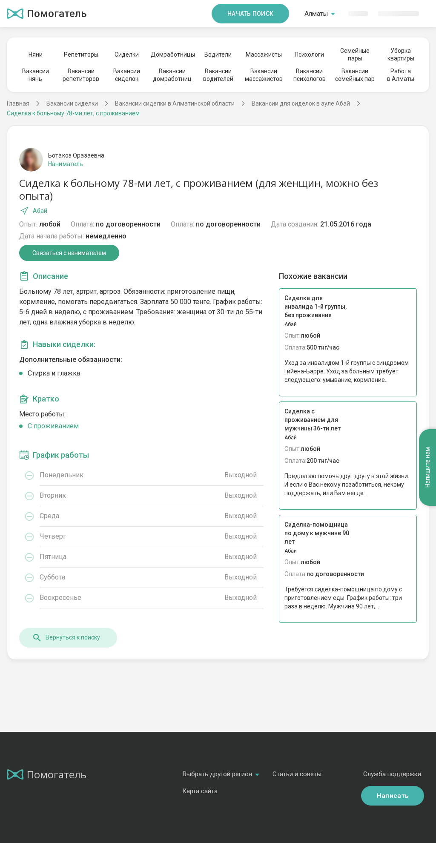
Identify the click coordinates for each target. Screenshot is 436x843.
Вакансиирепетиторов (81, 75)
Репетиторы (81, 54)
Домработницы (172, 54)
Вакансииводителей (218, 75)
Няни (36, 54)
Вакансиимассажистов (264, 75)
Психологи (309, 54)
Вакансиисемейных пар (355, 75)
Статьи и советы (296, 774)
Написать (392, 796)
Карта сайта (200, 791)
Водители (218, 54)
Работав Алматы (400, 75)
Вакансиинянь (35, 75)
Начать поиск (250, 13)
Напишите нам (427, 467)
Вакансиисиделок (126, 75)
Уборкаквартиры (400, 54)
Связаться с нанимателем (69, 252)
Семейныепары (355, 54)
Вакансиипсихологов (309, 75)
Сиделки (127, 54)
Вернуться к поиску (73, 637)
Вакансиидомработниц (172, 75)
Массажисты (264, 54)
